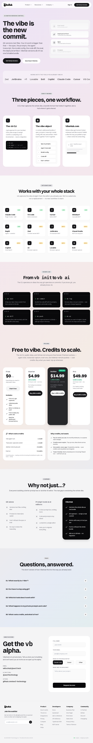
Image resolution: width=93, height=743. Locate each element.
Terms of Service (71, 724)
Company (49, 5)
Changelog (84, 719)
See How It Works (31, 61)
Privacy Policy (70, 721)
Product (27, 5)
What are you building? (61, 667)
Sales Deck (69, 719)
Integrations (44, 716)
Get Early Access (81, 5)
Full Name (56, 641)
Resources (38, 5)
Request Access (69, 685)
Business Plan (70, 710)
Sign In (70, 5)
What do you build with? (61, 659)
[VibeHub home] (8, 4)
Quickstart (55, 713)
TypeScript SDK (57, 721)
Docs (54, 710)
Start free (13, 389)
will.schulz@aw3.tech (12, 668)
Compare (43, 721)
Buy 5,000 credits (80, 395)
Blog (41, 724)
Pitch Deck (69, 716)
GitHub (83, 713)
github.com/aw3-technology (14, 681)
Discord (83, 716)
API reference (56, 719)
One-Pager (69, 713)
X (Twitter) (84, 710)
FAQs (42, 727)
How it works (44, 710)
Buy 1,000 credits (58, 393)
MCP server (55, 724)
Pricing (42, 719)
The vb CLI (43, 713)
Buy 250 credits (35, 393)
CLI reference (57, 716)
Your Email (56, 650)
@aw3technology (10, 675)
